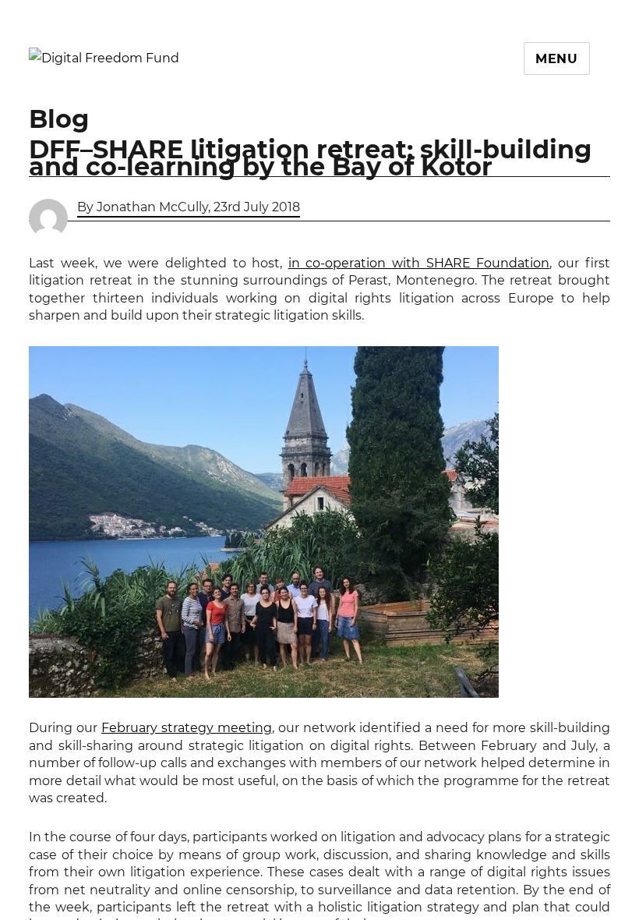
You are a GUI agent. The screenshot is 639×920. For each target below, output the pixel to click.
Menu (556, 58)
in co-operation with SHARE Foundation (419, 263)
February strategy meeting (186, 727)
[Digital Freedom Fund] (104, 57)
